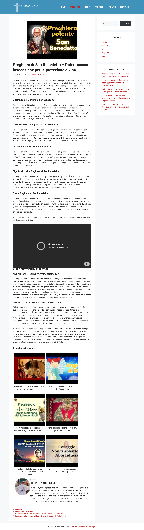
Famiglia (124, 7)
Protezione (29, 511)
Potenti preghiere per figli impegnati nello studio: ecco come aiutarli (116, 107)
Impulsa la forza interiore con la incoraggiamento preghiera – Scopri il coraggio (115, 82)
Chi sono (81, 527)
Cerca (126, 23)
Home (62, 7)
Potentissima (20, 511)
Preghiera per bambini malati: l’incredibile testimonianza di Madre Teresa (40, 516)
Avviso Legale (91, 527)
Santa (104, 56)
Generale (100, 7)
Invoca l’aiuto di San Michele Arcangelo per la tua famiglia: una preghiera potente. (116, 98)
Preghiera (75, 7)
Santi (87, 7)
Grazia (112, 7)
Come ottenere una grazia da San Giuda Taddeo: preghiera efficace (39, 514)
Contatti (74, 527)
